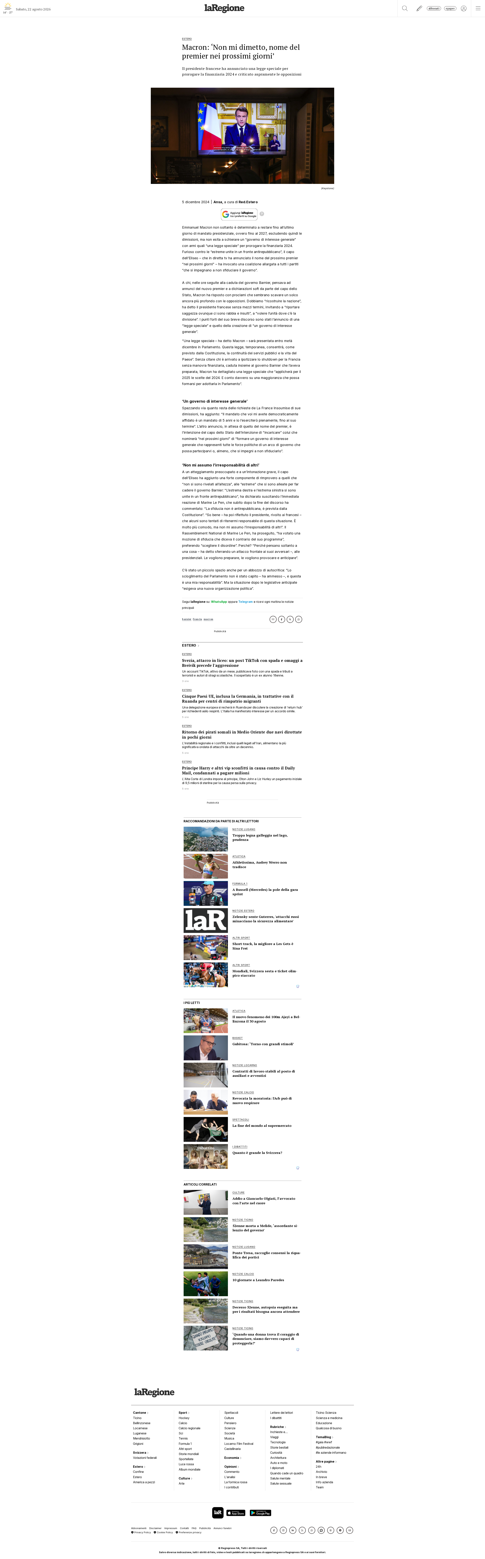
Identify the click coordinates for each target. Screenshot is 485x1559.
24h (318, 1466)
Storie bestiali (279, 1447)
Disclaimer (155, 1528)
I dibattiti (276, 1418)
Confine (138, 1472)
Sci (181, 1433)
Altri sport (185, 1449)
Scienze (229, 1428)
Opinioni (230, 1466)
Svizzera (140, 1452)
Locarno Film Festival (238, 1444)
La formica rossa (235, 1482)
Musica (229, 1438)
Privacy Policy (142, 1532)
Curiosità (276, 1452)
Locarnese (140, 1428)
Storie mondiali (189, 1454)
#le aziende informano (331, 1452)
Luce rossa (186, 1464)
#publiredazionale (328, 1447)
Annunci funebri (223, 1528)
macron (208, 619)
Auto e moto (278, 1463)
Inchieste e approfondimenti (281, 1432)
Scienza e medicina (329, 1418)
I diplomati (277, 1468)
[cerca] (405, 8)
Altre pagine (325, 1461)
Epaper (450, 8)
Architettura (278, 1458)
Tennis (183, 1438)
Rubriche (277, 1427)
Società (229, 1433)
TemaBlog (324, 1437)
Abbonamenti (138, 1528)
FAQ (194, 1528)
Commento (231, 1472)
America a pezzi (144, 1482)
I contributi (231, 1487)
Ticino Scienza (326, 1413)
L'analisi (229, 1477)
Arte (182, 1483)
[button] (273, 1530)
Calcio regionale (189, 1428)
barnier (186, 619)
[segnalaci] (419, 8)
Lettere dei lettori (281, 1413)
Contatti (184, 1528)
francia (197, 619)
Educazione (324, 1423)
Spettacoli (231, 1413)
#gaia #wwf (324, 1442)
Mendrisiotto (141, 1438)
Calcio (183, 1423)
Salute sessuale (281, 1483)
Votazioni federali (145, 1458)
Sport (183, 1413)
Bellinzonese (141, 1423)
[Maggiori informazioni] (262, 214)
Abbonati (434, 8)
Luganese (139, 1433)
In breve (321, 1477)
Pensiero (230, 1423)
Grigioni (138, 1444)
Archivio (321, 1472)
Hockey (184, 1418)
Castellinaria (232, 1449)
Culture (185, 1478)
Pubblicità (205, 1528)
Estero (138, 1466)
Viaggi (274, 1437)
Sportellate (186, 1459)
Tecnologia (278, 1442)
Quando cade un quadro (286, 1473)
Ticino (137, 1418)
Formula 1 (185, 1444)
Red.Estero (248, 202)
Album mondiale (189, 1469)
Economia (232, 1458)
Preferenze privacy (189, 1532)
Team (320, 1487)
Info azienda (324, 1482)
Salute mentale (280, 1478)
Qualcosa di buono (329, 1428)
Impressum (170, 1528)
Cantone (140, 1413)
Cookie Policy (164, 1532)
